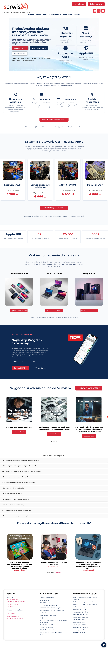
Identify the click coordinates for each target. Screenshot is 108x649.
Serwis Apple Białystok (80, 617)
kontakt (76, 14)
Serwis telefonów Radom (81, 614)
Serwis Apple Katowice (80, 627)
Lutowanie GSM (65, 55)
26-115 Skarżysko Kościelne (16, 601)
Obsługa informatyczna (47, 597)
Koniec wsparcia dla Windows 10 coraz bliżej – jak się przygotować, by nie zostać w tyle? (88, 565)
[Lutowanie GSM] (65, 48)
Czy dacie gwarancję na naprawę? (13, 505)
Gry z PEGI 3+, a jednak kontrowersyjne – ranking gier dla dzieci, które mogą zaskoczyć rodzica (19, 565)
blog (70, 14)
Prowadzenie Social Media (48, 605)
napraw (31, 14)
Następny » (58, 572)
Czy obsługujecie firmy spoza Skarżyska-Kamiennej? (19, 466)
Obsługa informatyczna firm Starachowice (87, 607)
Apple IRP (86, 53)
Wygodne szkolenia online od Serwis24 (40, 388)
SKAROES (43, 613)
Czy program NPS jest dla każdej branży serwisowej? (19, 482)
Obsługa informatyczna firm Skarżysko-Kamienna (86, 598)
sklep (65, 14)
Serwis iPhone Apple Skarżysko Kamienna (54, 563)
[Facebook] (94, 11)
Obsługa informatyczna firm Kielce (84, 602)
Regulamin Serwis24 (47, 625)
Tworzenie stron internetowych (50, 608)
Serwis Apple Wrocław (80, 619)
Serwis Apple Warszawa (80, 622)
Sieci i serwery (86, 34)
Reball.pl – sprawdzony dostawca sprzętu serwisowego (53, 621)
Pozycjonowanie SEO (47, 603)
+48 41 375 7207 (12, 613)
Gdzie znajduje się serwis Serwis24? (14, 488)
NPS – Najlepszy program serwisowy (52, 610)
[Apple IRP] (86, 48)
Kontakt (42, 635)
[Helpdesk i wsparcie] (65, 28)
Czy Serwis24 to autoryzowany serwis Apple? (17, 510)
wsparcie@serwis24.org (15, 618)
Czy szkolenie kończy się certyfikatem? (15, 477)
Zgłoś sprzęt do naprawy (48, 615)
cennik (38, 14)
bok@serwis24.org (13, 616)
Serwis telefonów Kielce (81, 612)
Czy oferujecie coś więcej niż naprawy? (15, 516)
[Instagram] (98, 11)
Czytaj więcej (19, 570)
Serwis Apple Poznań (80, 625)
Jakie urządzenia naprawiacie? (12, 493)
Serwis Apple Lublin (79, 630)
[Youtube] (103, 11)
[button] (51, 441)
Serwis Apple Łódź (79, 632)
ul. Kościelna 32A (12, 599)
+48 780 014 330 (12, 604)
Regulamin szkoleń (46, 627)
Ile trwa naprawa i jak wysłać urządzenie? (16, 499)
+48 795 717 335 (12, 606)
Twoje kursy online (46, 618)
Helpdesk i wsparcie (65, 34)
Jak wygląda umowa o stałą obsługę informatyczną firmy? (21, 460)
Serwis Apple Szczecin (80, 609)
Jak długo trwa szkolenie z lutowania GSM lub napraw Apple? (22, 471)
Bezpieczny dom (45, 600)
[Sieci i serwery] (86, 28)
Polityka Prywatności (47, 630)
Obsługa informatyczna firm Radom (85, 604)
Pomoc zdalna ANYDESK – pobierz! (51, 632)
